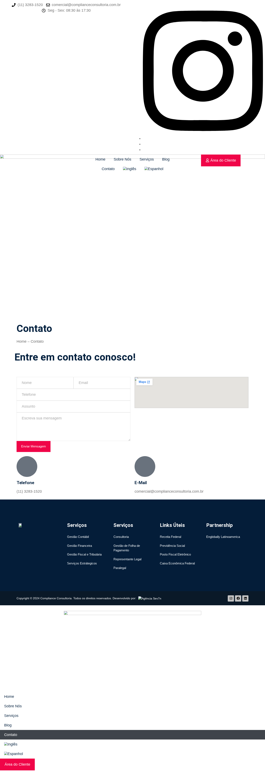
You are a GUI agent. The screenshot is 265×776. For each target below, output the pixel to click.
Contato (108, 169)
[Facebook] (238, 598)
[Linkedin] (245, 598)
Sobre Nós (122, 159)
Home (100, 159)
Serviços (147, 159)
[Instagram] (203, 138)
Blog (166, 159)
